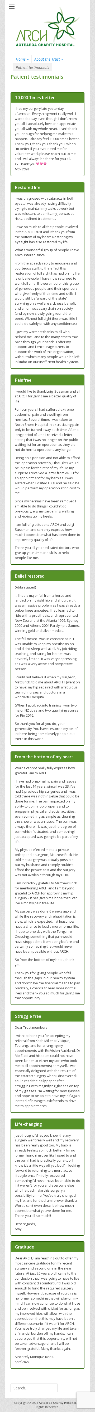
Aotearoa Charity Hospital (57, 1403)
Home (22, 59)
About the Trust (48, 59)
